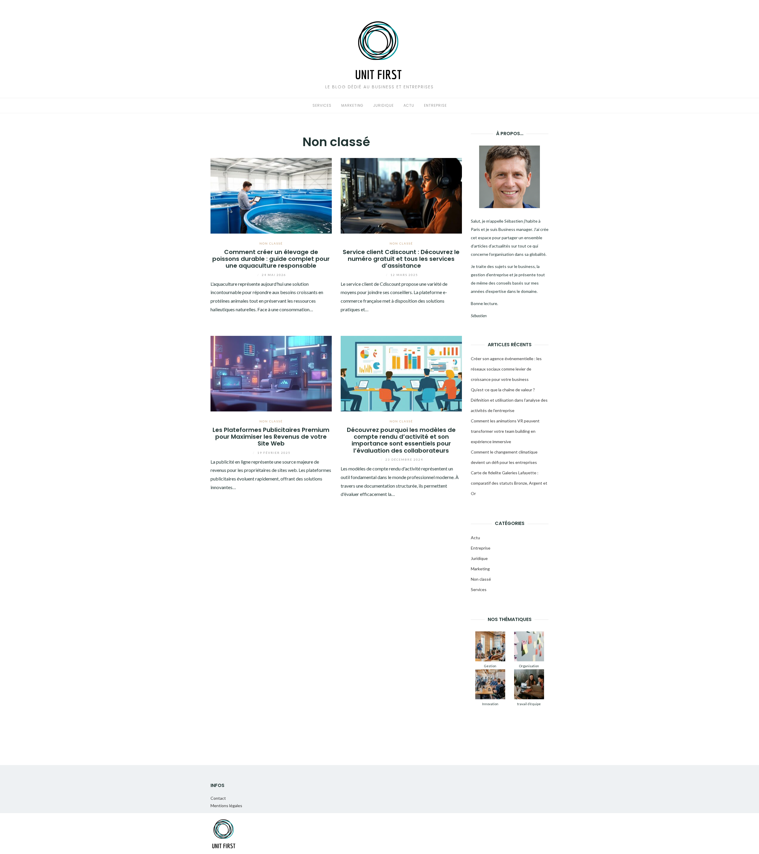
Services (321, 105)
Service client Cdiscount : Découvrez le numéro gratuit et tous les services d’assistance (401, 259)
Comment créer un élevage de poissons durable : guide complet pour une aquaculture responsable (271, 259)
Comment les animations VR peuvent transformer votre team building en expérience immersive (505, 431)
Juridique (383, 105)
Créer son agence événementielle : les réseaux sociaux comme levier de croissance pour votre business (506, 369)
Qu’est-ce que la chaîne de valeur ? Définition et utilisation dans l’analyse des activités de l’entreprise (509, 400)
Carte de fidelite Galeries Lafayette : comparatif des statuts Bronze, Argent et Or (509, 483)
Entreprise (435, 105)
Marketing (352, 105)
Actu (409, 105)
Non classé (271, 243)
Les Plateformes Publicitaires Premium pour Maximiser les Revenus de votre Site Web (271, 437)
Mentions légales (226, 805)
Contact (218, 798)
